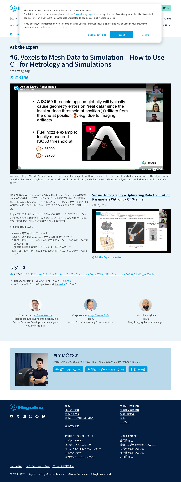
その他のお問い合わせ (132, 452)
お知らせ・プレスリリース (79, 456)
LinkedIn (60, 284)
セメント (125, 422)
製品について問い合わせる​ (79, 418)
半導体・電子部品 (129, 410)
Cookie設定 (16, 466)
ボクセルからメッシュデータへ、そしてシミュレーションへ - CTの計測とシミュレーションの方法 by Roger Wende (92, 274)
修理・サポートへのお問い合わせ (138, 444)
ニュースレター (73, 452)
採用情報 (125, 456)
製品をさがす (72, 414)
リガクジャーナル (74, 440)
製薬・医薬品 (127, 414)
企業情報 (125, 440)
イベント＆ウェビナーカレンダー (83, 448)
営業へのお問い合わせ (132, 448)
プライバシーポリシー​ (38, 466)
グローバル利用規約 (63, 466)
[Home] (11, 34)
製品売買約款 (72, 426)
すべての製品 (72, 410)
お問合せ (167, 25)
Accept (121, 34)
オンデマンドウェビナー (78, 444)
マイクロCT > (17, 25)
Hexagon (66, 280)
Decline (145, 34)
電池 (122, 418)
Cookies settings (97, 34)
